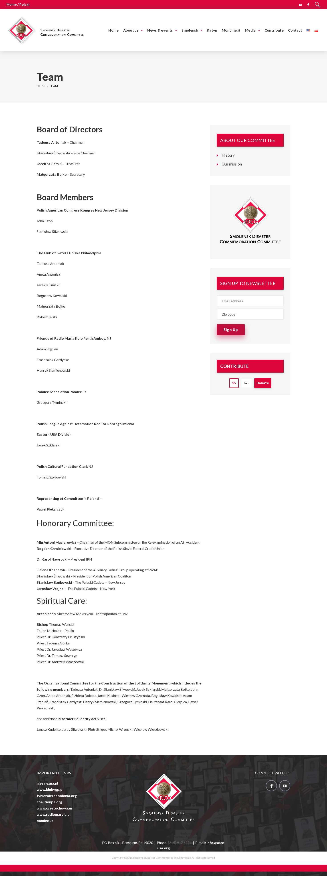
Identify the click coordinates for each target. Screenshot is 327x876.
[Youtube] (300, 4)
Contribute (274, 30)
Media (250, 30)
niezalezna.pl (47, 783)
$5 (234, 383)
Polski (24, 4)
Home (113, 30)
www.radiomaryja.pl (54, 814)
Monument (231, 30)
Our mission (232, 163)
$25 (246, 383)
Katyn (212, 30)
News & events (160, 30)
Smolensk (190, 30)
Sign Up (231, 329)
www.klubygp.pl (50, 789)
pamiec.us (45, 820)
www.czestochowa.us (55, 808)
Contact (295, 30)
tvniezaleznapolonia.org (57, 795)
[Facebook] (308, 4)
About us (131, 30)
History (228, 155)
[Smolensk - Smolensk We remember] (46, 30)
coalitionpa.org (49, 802)
